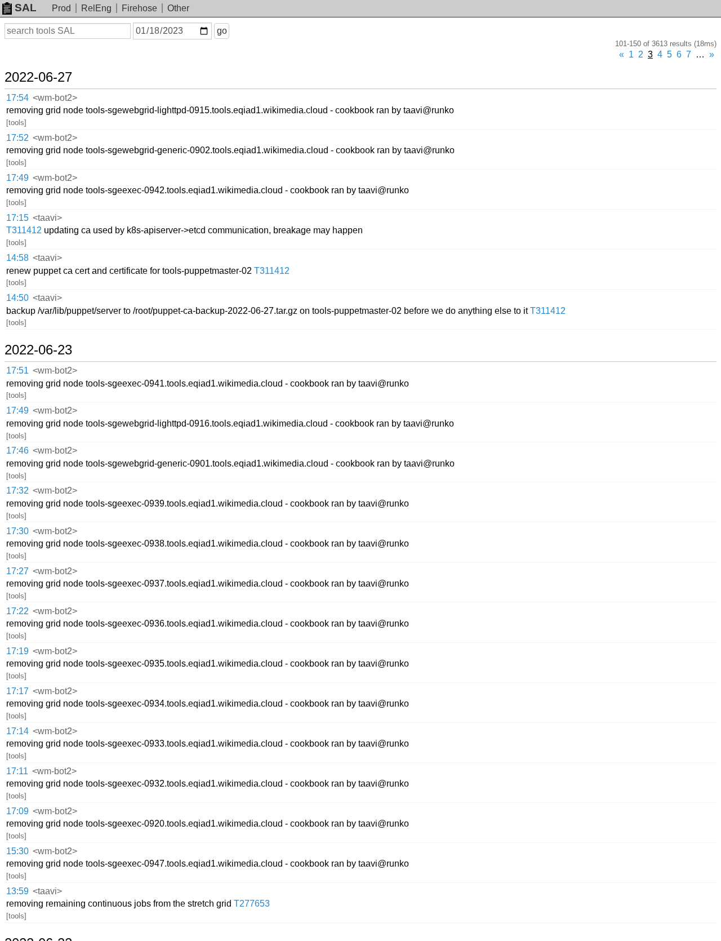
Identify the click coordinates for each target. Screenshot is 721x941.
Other (178, 8)
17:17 (17, 691)
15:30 (17, 851)
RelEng (96, 8)
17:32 (17, 490)
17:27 (17, 571)
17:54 (17, 98)
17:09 (17, 811)
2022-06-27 (38, 77)
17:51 (17, 370)
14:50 (17, 298)
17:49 (17, 178)
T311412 (24, 230)
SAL (26, 8)
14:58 (17, 258)
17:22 (17, 611)
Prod (61, 8)
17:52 (17, 138)
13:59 (17, 891)
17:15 (17, 218)
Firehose (139, 8)
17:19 (17, 651)
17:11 (17, 771)
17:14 (17, 731)
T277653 (252, 903)
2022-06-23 (38, 349)
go (222, 30)
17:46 (17, 450)
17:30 (17, 531)
